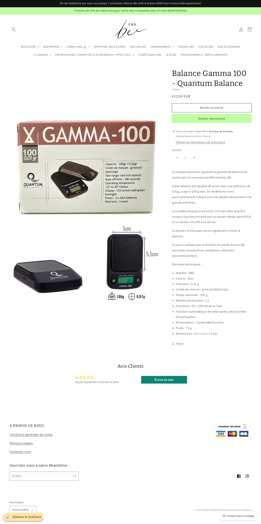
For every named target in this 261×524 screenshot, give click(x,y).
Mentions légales (21, 443)
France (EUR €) (20, 509)
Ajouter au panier (212, 107)
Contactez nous (20, 452)
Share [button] (179, 343)
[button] (14, 29)
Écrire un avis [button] (164, 380)
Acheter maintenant (211, 118)
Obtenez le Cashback (26, 517)
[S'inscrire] (74, 476)
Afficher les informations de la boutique (200, 142)
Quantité (177, 150)
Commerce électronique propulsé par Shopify (230, 510)
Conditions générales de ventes (31, 435)
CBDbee (206, 510)
